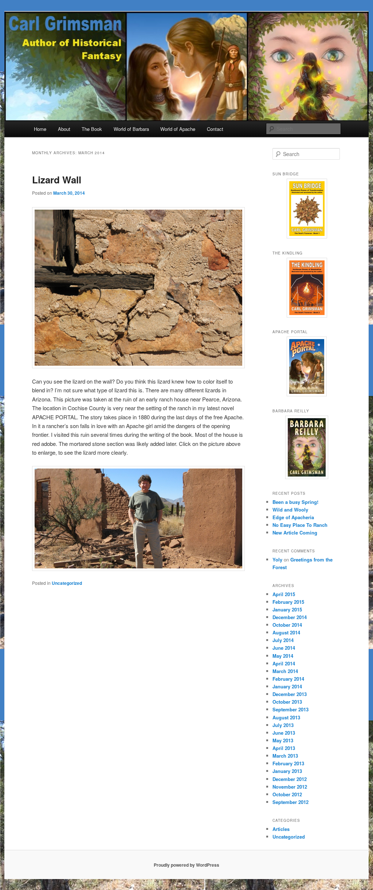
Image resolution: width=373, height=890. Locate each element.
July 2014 (283, 640)
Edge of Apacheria (293, 517)
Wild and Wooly (290, 509)
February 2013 (288, 763)
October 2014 (287, 624)
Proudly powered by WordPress (186, 865)
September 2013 (290, 709)
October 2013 (287, 701)
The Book (92, 128)
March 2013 (285, 755)
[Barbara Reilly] (306, 447)
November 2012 (289, 786)
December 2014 (289, 617)
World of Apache (177, 128)
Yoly (277, 559)
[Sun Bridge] (306, 208)
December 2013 (289, 694)
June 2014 (283, 647)
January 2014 (287, 686)
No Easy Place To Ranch (299, 524)
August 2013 (286, 717)
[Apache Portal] (306, 366)
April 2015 (283, 594)
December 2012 (289, 779)
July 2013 (283, 725)
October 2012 (287, 794)
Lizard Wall (56, 179)
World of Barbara (131, 128)
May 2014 (282, 655)
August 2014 (286, 632)
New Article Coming (294, 532)
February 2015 (288, 601)
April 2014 (283, 663)
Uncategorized (67, 583)
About (64, 128)
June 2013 (283, 732)
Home (40, 128)
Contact (215, 128)
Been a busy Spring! (295, 501)
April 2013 (283, 748)
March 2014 (285, 671)
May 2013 (282, 740)
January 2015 (287, 609)
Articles (281, 828)
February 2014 (288, 678)
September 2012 (290, 801)
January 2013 (287, 770)
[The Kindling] (306, 288)
